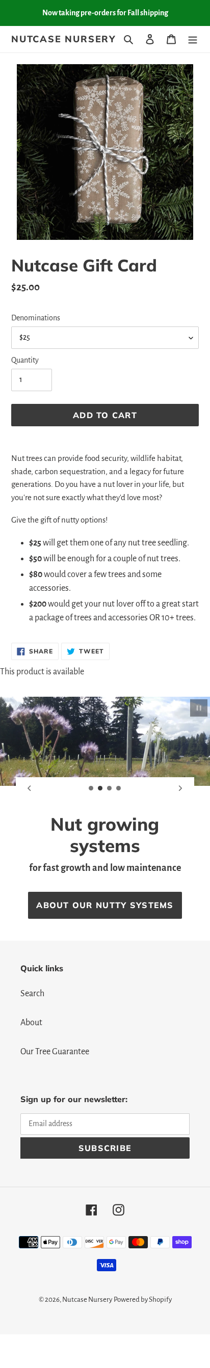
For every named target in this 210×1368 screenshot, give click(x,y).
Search (32, 993)
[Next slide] (180, 788)
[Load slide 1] (91, 788)
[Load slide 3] (109, 788)
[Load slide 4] (118, 788)
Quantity (25, 360)
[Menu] (192, 39)
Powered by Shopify (143, 1299)
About (31, 1022)
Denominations (35, 318)
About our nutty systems (104, 905)
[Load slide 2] (100, 788)
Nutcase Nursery (63, 39)
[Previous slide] (29, 788)
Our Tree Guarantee (54, 1051)
